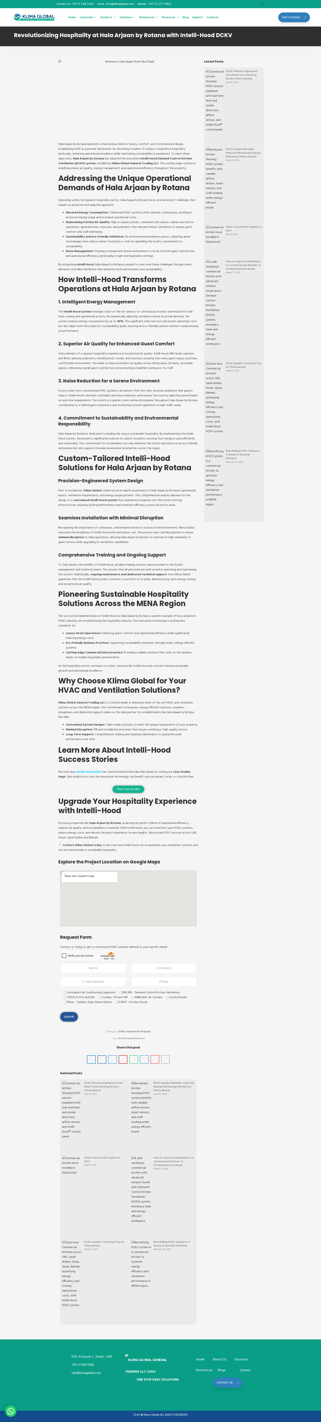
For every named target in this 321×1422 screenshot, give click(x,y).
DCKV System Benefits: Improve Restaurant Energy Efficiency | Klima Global (174, 1086)
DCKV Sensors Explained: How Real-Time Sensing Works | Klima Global (103, 1086)
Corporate (86, 17)
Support (197, 17)
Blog (186, 17)
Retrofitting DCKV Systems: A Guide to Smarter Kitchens (172, 1243)
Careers (245, 1370)
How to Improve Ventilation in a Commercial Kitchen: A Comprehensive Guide (174, 1161)
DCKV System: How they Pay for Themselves (244, 365)
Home (72, 17)
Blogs (222, 1370)
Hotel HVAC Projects (139, 1031)
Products (106, 17)
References (146, 17)
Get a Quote (291, 17)
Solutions (126, 17)
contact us (225, 1382)
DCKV (122, 1031)
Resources (168, 17)
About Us (219, 1359)
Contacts (213, 17)
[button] (91, 1059)
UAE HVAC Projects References (131, 1038)
